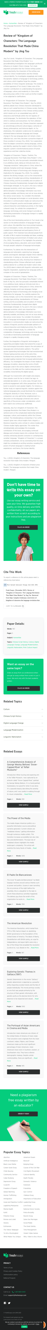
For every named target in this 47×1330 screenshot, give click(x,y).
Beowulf (26, 1161)
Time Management (30, 1230)
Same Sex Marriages (31, 1219)
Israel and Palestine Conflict (13, 1202)
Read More (28, 794)
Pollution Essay (9, 1216)
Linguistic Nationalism (14, 647)
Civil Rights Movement (31, 1171)
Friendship (27, 1188)
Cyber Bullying (9, 1178)
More (37, 1324)
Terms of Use (8, 1268)
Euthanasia (7, 1226)
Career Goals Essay (10, 1168)
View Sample (23, 805)
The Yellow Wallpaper (11, 1230)
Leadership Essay (29, 1202)
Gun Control (28, 1192)
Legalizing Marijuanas (11, 1206)
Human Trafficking (10, 1195)
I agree (24, 1326)
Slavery (6, 1223)
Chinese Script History (20, 642)
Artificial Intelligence (11, 1161)
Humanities (13, 23)
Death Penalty (28, 1178)
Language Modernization (29, 645)
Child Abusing (8, 1171)
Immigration (8, 1199)
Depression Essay (10, 1181)
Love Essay (27, 1206)
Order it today (23, 1114)
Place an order (23, 527)
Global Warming (9, 1192)
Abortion (7, 1157)
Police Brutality (29, 1212)
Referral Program (9, 1278)
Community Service (10, 1174)
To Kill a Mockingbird (11, 1233)
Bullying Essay (28, 1164)
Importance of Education (32, 1199)
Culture (31, 642)
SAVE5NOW (33, 5)
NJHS (5, 1212)
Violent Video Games (31, 1233)
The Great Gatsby (30, 1226)
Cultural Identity (29, 1174)
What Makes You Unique (12, 1237)
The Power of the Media (18, 818)
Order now (36, 12)
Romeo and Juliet (10, 1219)
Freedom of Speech (10, 1188)
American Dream (29, 1157)
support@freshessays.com (17, 1295)
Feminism (27, 1185)
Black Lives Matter (10, 1164)
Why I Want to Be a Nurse (33, 1237)
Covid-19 (6, 1185)
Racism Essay (28, 1216)
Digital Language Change (14, 723)
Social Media (28, 1223)
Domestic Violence (30, 1181)
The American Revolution (19, 923)
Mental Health (8, 1209)
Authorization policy (11, 1274)
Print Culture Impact (30, 647)
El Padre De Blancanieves (19, 875)
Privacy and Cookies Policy (13, 1271)
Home (6, 23)
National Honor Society (32, 1209)
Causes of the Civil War (31, 1168)
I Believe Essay (29, 1195)
